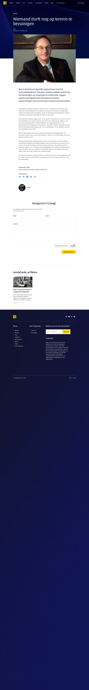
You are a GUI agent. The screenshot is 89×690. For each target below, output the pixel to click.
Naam (15, 215)
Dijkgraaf (25, 169)
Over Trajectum (60, 3)
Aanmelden (66, 331)
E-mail (47, 215)
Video (52, 3)
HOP (29, 169)
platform (37, 169)
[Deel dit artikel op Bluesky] (20, 176)
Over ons (33, 330)
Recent (11, 3)
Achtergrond (38, 3)
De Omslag (34, 332)
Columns (30, 3)
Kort (24, 3)
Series (46, 3)
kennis (33, 169)
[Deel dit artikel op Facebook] (27, 176)
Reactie (15, 224)
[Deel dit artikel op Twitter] (23, 176)
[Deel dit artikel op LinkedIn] (31, 176)
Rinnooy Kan (44, 169)
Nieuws (18, 3)
